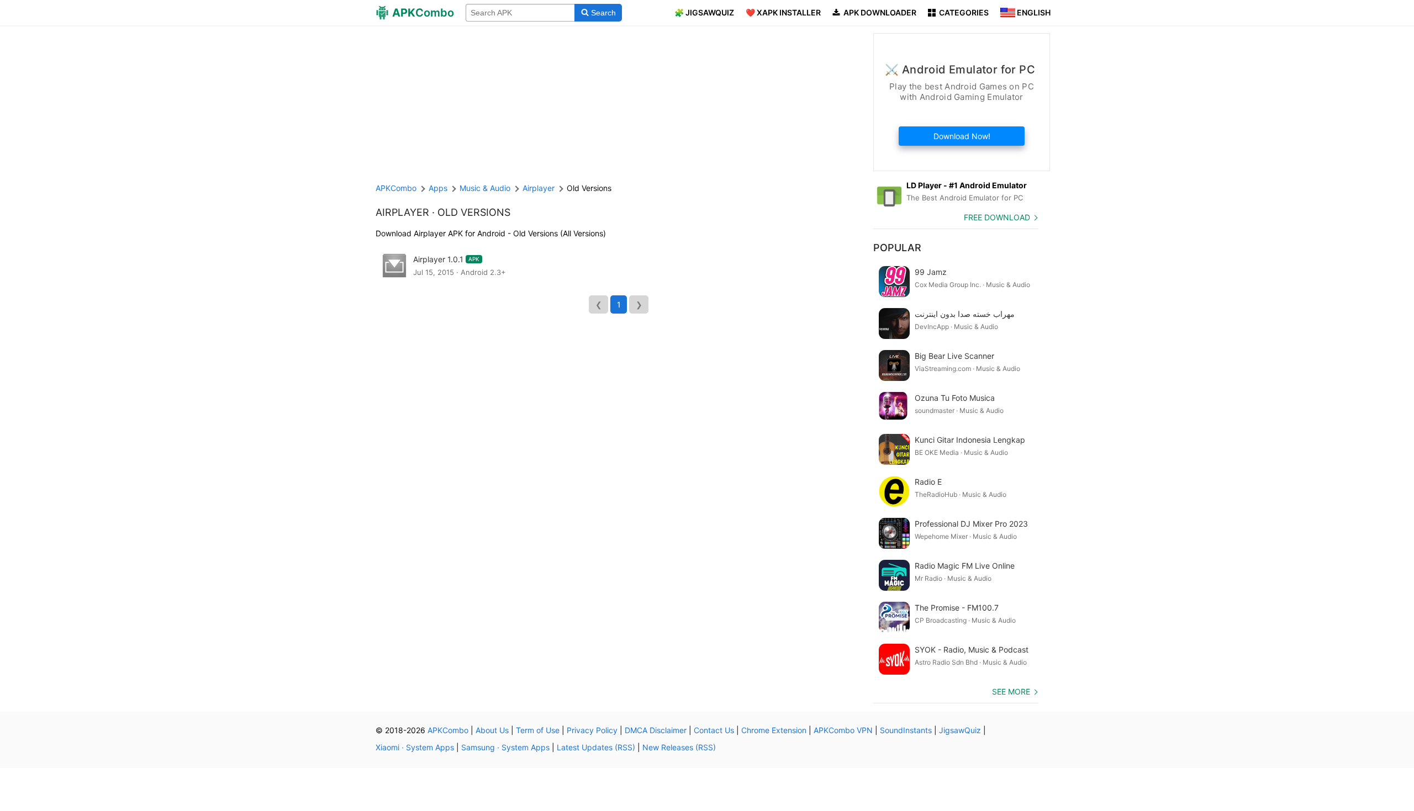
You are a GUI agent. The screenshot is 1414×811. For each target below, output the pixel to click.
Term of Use (538, 730)
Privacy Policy (592, 730)
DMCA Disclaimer (656, 730)
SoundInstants (906, 730)
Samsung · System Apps (505, 747)
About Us (492, 730)
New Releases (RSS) (679, 747)
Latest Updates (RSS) (596, 747)
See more (1011, 691)
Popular (897, 247)
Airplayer (402, 212)
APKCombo (396, 188)
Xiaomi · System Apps (415, 747)
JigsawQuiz (960, 730)
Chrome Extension (773, 730)
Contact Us (714, 730)
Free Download (997, 217)
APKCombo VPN (843, 730)
